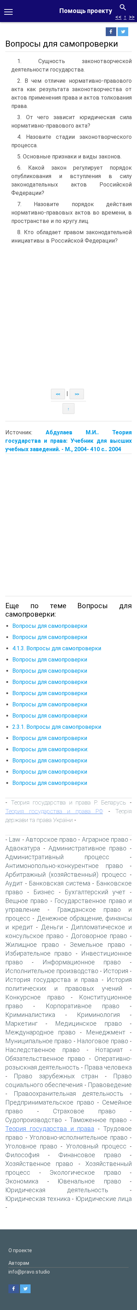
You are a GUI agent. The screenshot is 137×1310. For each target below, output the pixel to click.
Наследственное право (42, 1049)
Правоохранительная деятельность (68, 1093)
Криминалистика (30, 1014)
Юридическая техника (37, 1198)
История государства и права (51, 979)
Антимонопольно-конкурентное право (64, 865)
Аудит (14, 883)
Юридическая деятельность (56, 1190)
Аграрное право (105, 839)
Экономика (21, 1181)
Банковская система (59, 883)
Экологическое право (85, 1172)
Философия (22, 1155)
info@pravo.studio (29, 1272)
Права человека (108, 1067)
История (115, 971)
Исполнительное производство (51, 971)
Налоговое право (102, 1041)
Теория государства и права (49, 1128)
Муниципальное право (38, 1041)
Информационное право (82, 962)
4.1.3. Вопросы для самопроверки (56, 648)
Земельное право (97, 944)
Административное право (87, 848)
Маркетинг (21, 1023)
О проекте (20, 1250)
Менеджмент (105, 1032)
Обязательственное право (45, 1058)
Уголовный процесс (96, 1146)
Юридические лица (104, 1198)
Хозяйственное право (39, 1163)
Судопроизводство (33, 1120)
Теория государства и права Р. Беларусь (68, 802)
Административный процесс (57, 857)
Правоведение (110, 1084)
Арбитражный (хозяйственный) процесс (65, 874)
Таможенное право (98, 1120)
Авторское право (51, 839)
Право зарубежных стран (56, 1076)
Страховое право (84, 1111)
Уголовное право (31, 1146)
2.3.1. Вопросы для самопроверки (56, 727)
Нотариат (109, 1049)
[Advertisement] (68, 317)
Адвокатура (22, 848)
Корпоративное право (82, 1006)
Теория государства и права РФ (54, 811)
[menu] (8, 11)
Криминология (98, 1014)
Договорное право (99, 935)
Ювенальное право (89, 1181)
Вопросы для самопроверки (49, 626)
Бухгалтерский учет (95, 892)
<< (118, 17)
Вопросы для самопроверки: (50, 749)
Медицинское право (88, 1023)
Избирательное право (38, 953)
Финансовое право (89, 1155)
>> (132, 17)
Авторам (18, 1263)
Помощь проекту (85, 10)
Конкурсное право (35, 997)
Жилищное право (32, 944)
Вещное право (26, 900)
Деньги (52, 927)
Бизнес (43, 892)
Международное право (40, 1032)
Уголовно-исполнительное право (79, 1137)
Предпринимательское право (49, 1102)
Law (14, 839)
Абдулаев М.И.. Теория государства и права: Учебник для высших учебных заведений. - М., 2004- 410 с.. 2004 (68, 441)
